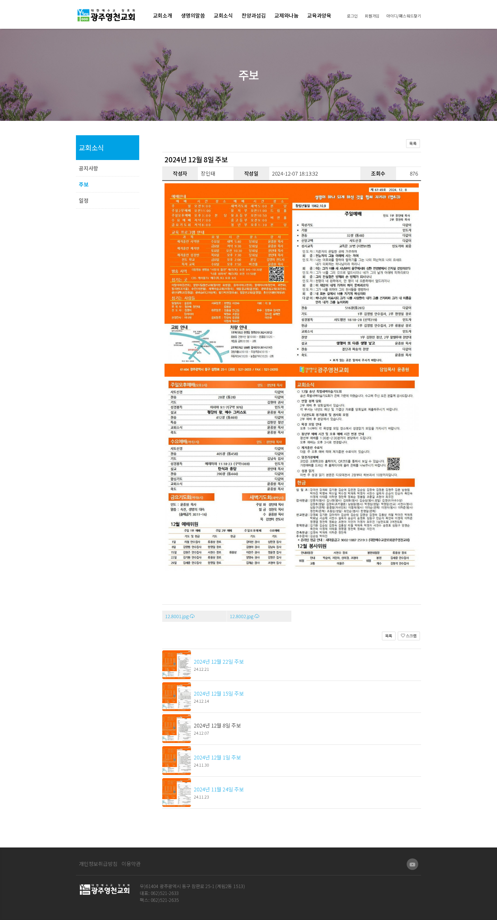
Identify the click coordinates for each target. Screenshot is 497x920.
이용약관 (131, 863)
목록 (413, 143)
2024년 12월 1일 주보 (217, 757)
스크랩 (411, 636)
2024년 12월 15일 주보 (219, 693)
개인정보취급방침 (98, 863)
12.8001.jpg (177, 616)
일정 (84, 200)
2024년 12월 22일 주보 (219, 661)
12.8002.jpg (242, 616)
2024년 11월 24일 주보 (219, 789)
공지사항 (88, 168)
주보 (84, 184)
